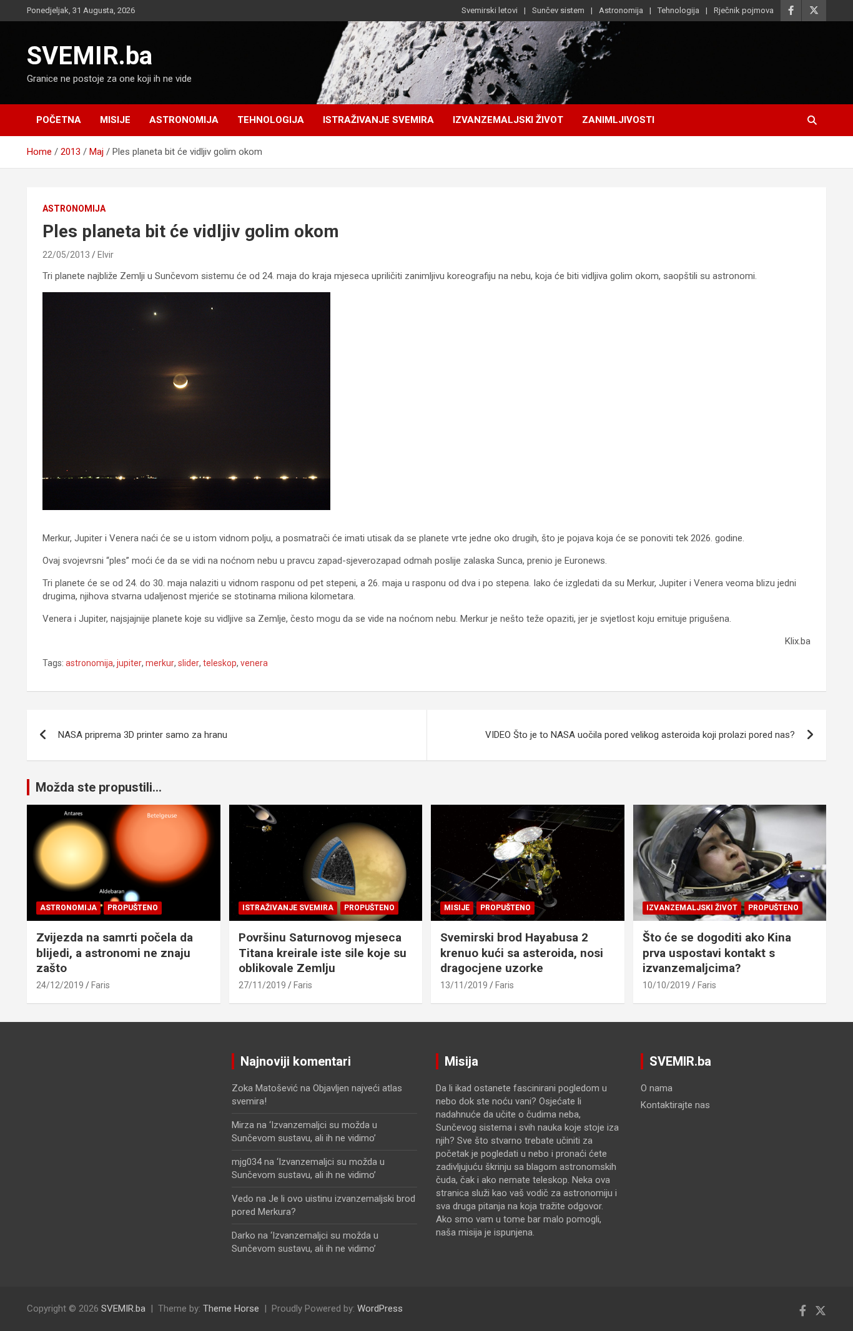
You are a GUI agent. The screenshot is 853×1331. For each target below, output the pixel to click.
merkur (159, 663)
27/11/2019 (262, 985)
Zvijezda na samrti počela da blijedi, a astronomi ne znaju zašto (114, 952)
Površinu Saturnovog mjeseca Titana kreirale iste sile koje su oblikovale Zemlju (323, 952)
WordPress (380, 1308)
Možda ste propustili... (99, 787)
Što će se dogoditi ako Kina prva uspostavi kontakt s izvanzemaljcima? (717, 952)
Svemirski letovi (489, 10)
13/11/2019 (464, 985)
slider (188, 663)
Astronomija (621, 10)
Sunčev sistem (558, 10)
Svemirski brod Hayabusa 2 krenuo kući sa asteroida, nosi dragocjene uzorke (521, 952)
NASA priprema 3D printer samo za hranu (142, 734)
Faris (100, 985)
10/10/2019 (666, 985)
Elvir (105, 255)
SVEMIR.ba (89, 56)
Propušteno (132, 907)
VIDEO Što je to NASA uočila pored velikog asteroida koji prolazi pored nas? (640, 734)
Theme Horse (231, 1308)
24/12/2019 (60, 985)
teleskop (220, 663)
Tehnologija (678, 10)
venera (254, 663)
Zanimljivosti (618, 119)
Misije (115, 119)
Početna (58, 119)
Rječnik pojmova (744, 10)
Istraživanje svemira (378, 119)
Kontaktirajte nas (675, 1105)
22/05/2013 (66, 255)
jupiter (129, 663)
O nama (657, 1088)
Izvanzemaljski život (508, 119)
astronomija (89, 663)
